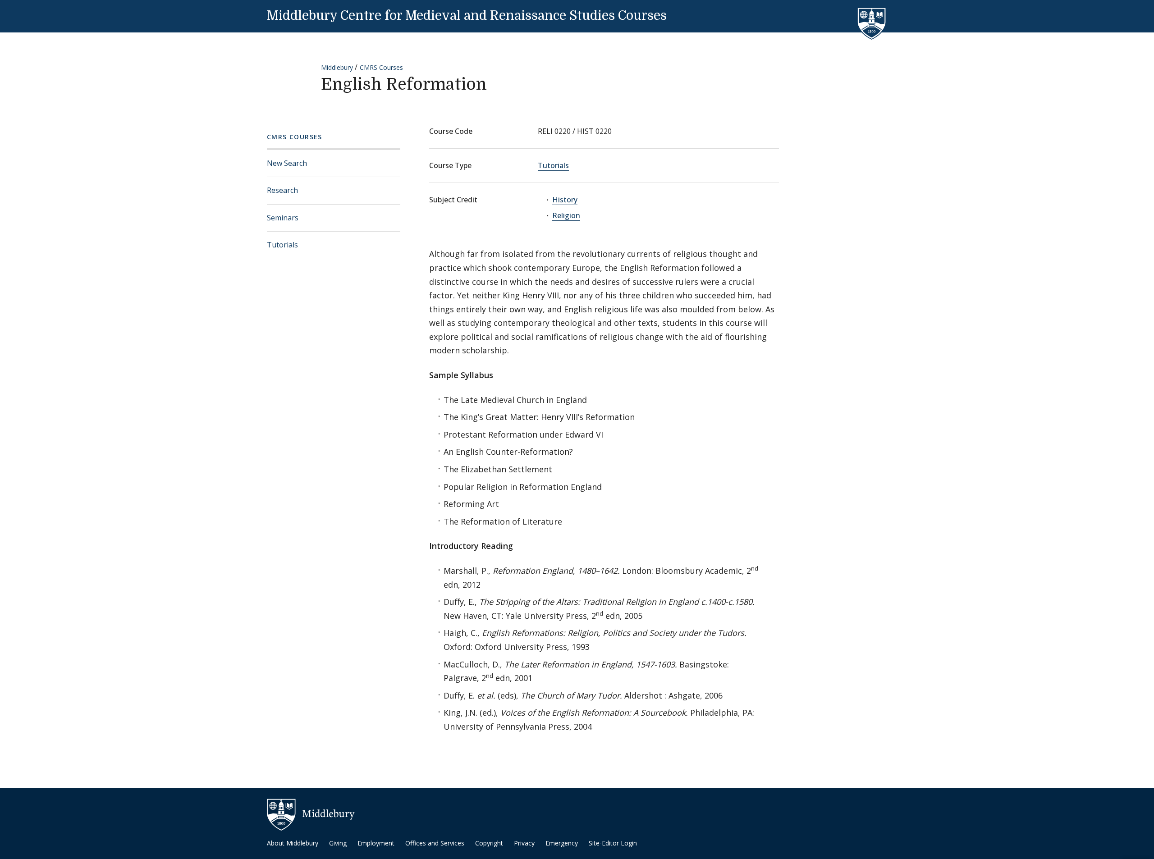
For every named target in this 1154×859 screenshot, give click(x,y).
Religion (566, 215)
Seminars (282, 218)
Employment (375, 843)
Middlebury (337, 67)
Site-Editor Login (613, 843)
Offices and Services (434, 843)
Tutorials (282, 245)
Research (282, 190)
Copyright (489, 843)
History (564, 200)
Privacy (524, 843)
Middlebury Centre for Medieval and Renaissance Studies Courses (467, 16)
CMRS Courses (381, 67)
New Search (287, 163)
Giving (338, 843)
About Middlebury (292, 843)
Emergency (561, 843)
